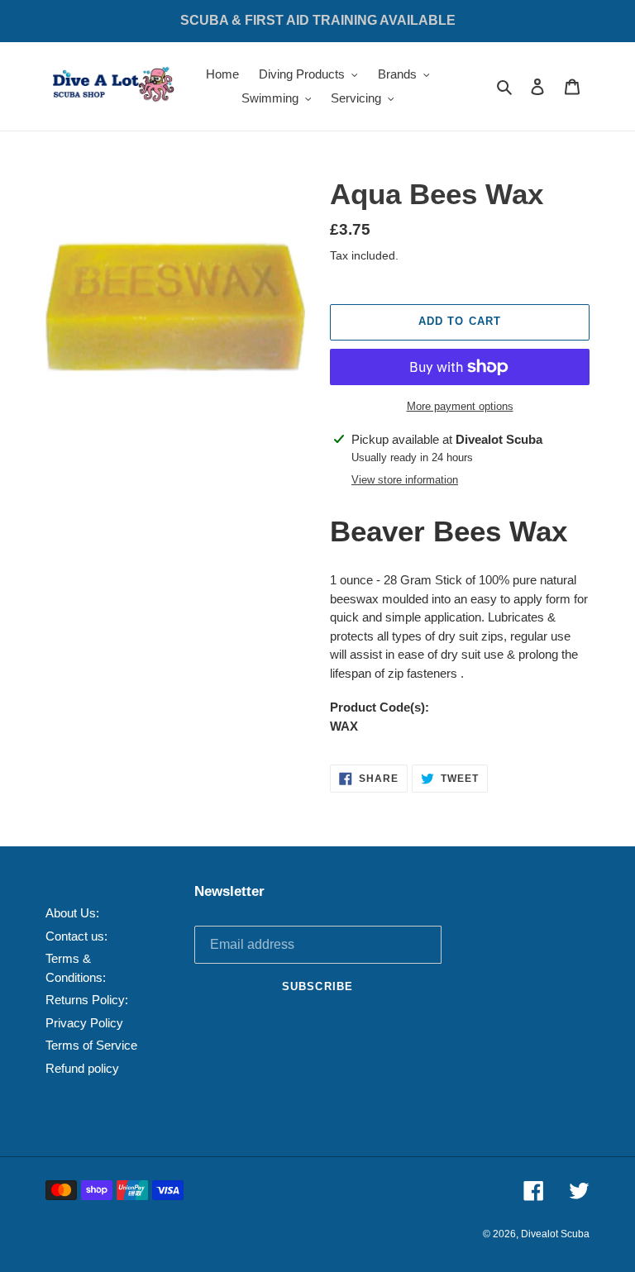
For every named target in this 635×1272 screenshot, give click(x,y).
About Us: (72, 913)
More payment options (460, 406)
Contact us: (76, 936)
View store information (404, 480)
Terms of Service (91, 1045)
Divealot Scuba (555, 1234)
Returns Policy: (86, 1000)
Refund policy (82, 1068)
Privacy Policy (84, 1023)
